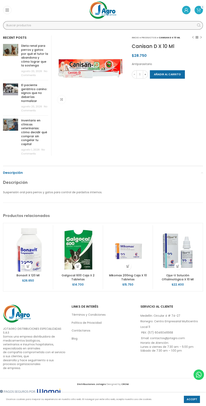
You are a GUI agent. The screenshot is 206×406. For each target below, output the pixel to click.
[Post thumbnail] (10, 60)
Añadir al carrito (167, 74)
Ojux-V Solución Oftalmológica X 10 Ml (178, 277)
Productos (148, 37)
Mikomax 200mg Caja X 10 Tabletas (128, 277)
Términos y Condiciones (89, 315)
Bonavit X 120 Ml (28, 275)
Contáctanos (81, 331)
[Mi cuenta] (186, 10)
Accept (192, 399)
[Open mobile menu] (7, 10)
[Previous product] (193, 38)
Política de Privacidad (87, 323)
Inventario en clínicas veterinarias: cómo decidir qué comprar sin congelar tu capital (34, 132)
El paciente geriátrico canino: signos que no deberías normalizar (34, 93)
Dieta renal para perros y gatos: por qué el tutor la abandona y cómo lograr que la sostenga (34, 55)
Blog (74, 339)
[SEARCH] (198, 25)
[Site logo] (103, 10)
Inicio (135, 37)
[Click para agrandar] (62, 100)
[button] (28, 266)
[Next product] (201, 38)
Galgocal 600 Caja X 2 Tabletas (78, 277)
